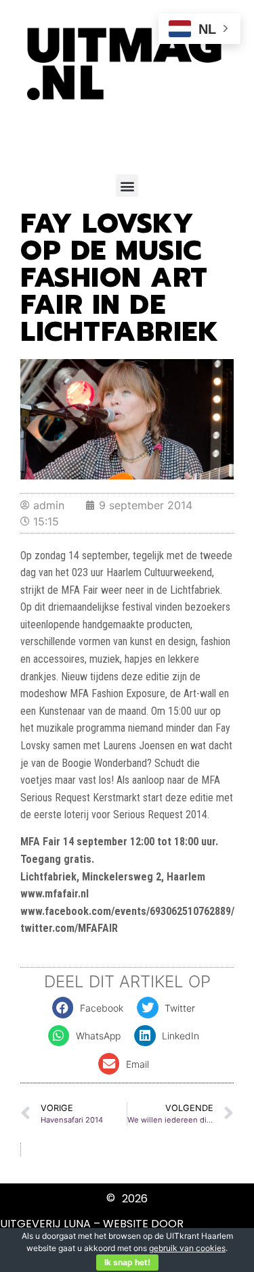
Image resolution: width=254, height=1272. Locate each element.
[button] (127, 185)
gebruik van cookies (187, 1248)
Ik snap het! (127, 1262)
